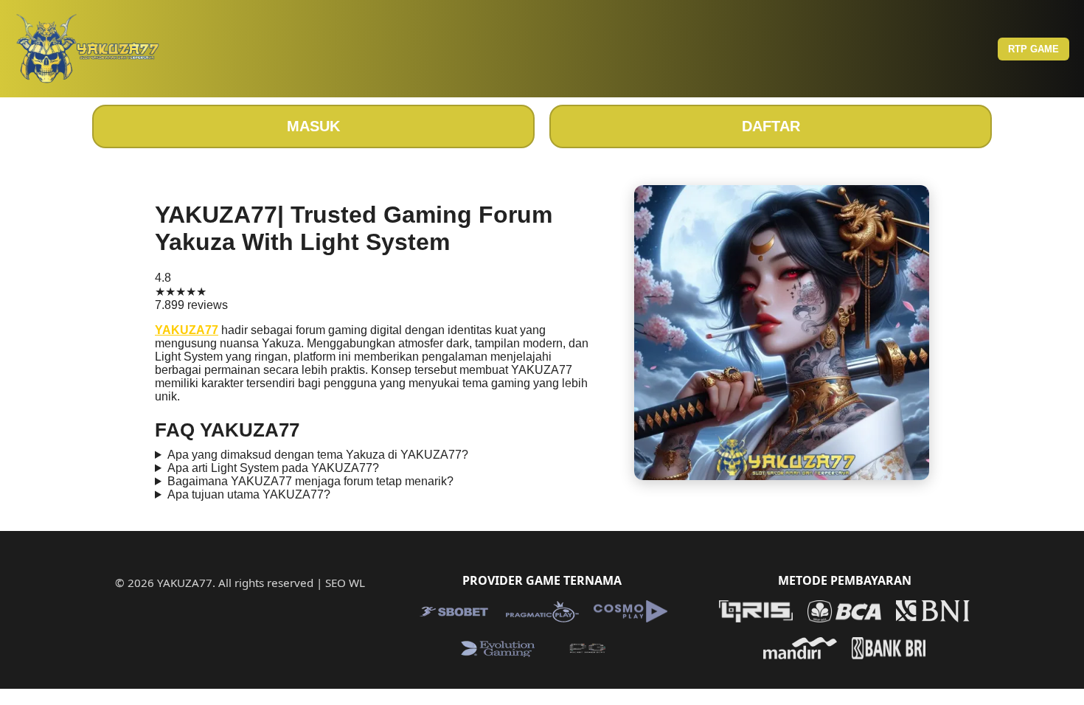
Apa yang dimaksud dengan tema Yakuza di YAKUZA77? (317, 454)
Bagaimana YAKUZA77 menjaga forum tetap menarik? (310, 481)
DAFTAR (771, 126)
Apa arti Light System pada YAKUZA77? (273, 468)
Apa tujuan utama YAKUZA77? (248, 494)
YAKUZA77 (186, 330)
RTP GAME (1033, 49)
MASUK (313, 126)
